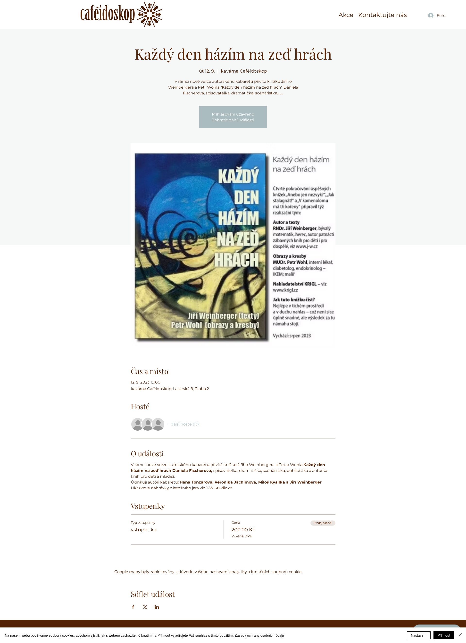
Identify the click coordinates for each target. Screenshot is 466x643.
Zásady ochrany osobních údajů (259, 635)
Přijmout (444, 635)
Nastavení (418, 635)
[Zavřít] (460, 635)
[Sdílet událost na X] (145, 607)
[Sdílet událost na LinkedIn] (157, 607)
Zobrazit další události (233, 120)
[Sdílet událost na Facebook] (133, 607)
